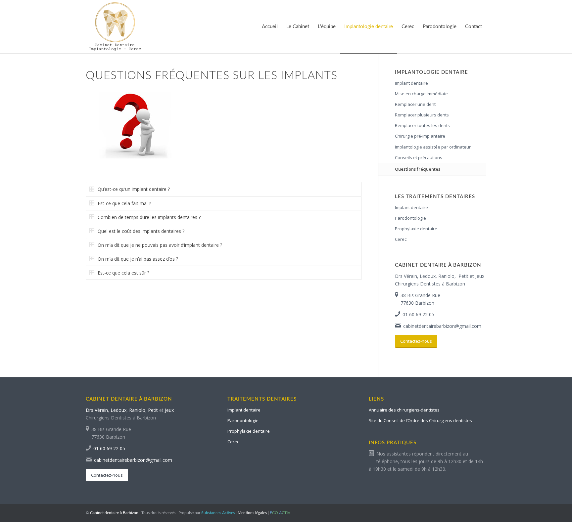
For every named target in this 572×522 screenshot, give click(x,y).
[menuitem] (270, 26)
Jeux (479, 276)
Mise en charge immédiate (421, 94)
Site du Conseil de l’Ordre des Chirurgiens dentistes (420, 420)
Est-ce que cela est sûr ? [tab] (123, 273)
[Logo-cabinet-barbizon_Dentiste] (115, 26)
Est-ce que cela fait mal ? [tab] (124, 203)
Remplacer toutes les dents (422, 125)
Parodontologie (410, 218)
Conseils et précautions (418, 157)
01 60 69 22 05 (418, 314)
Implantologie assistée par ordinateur (433, 147)
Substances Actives (218, 513)
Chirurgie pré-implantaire (420, 136)
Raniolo (446, 276)
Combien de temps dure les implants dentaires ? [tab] (149, 217)
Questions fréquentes (417, 169)
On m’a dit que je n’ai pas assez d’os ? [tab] (138, 259)
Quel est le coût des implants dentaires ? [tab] (141, 231)
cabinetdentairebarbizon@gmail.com (442, 326)
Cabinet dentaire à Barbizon (114, 513)
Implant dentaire (411, 83)
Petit (463, 276)
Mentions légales (252, 513)
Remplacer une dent (415, 104)
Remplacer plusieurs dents (422, 115)
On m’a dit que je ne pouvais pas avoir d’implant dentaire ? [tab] (160, 245)
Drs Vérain (406, 276)
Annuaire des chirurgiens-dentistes (404, 410)
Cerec (400, 239)
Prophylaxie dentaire (416, 229)
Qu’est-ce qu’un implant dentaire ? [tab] (134, 189)
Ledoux (428, 276)
